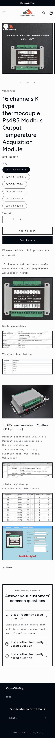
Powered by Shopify (35, 733)
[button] (3, 13)
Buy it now (27, 240)
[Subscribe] (45, 718)
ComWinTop (23, 733)
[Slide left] (20, 82)
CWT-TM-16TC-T (15, 191)
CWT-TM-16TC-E (15, 198)
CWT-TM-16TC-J (15, 184)
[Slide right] (34, 82)
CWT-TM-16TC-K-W (16, 177)
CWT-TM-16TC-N (15, 206)
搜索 (8, 697)
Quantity (7, 213)
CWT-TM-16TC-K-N (16, 169)
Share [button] (9, 567)
